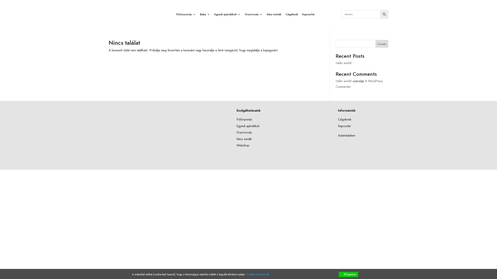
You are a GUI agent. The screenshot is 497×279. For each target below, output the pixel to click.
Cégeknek (292, 14)
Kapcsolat (308, 14)
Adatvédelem (346, 135)
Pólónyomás (184, 14)
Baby (203, 14)
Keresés (382, 44)
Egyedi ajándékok (225, 14)
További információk (257, 274)
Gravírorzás (244, 132)
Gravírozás (252, 14)
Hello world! (344, 63)
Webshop (242, 145)
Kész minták (274, 14)
